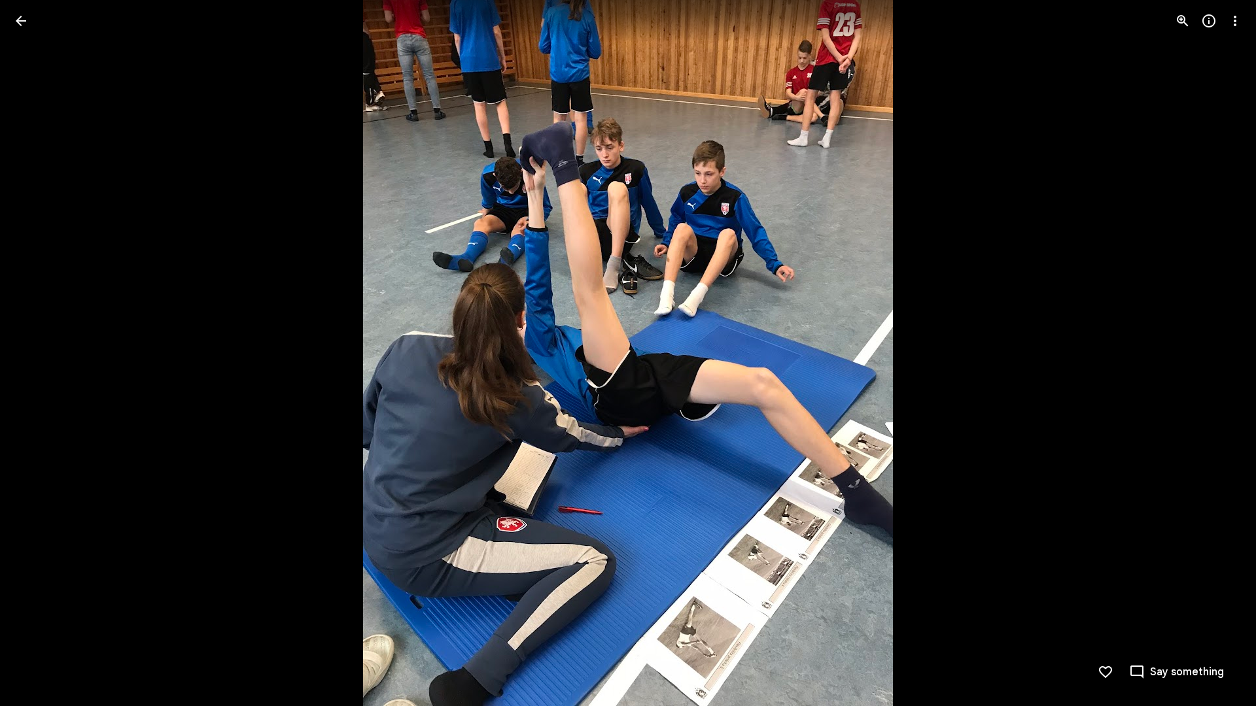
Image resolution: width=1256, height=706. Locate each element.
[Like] (1105, 672)
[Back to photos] (21, 21)
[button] (36, 353)
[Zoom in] (1183, 21)
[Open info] (1209, 21)
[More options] (1235, 21)
